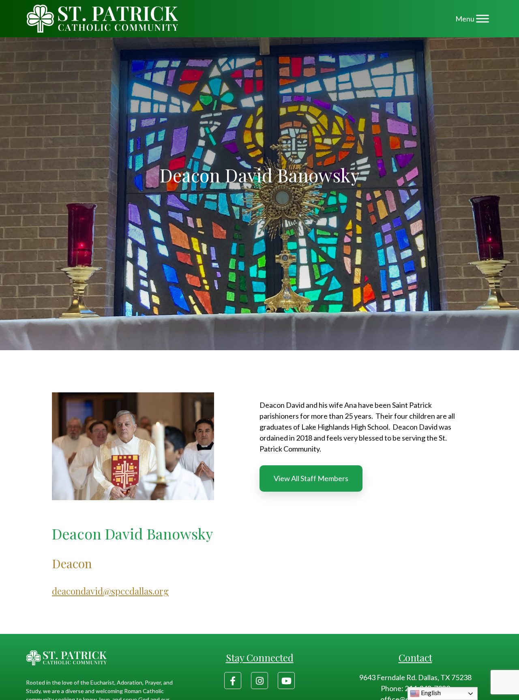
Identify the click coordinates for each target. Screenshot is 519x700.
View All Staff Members (311, 478)
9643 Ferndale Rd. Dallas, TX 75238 (415, 677)
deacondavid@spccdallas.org (110, 591)
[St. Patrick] (102, 18)
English (430, 692)
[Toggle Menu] (482, 18)
